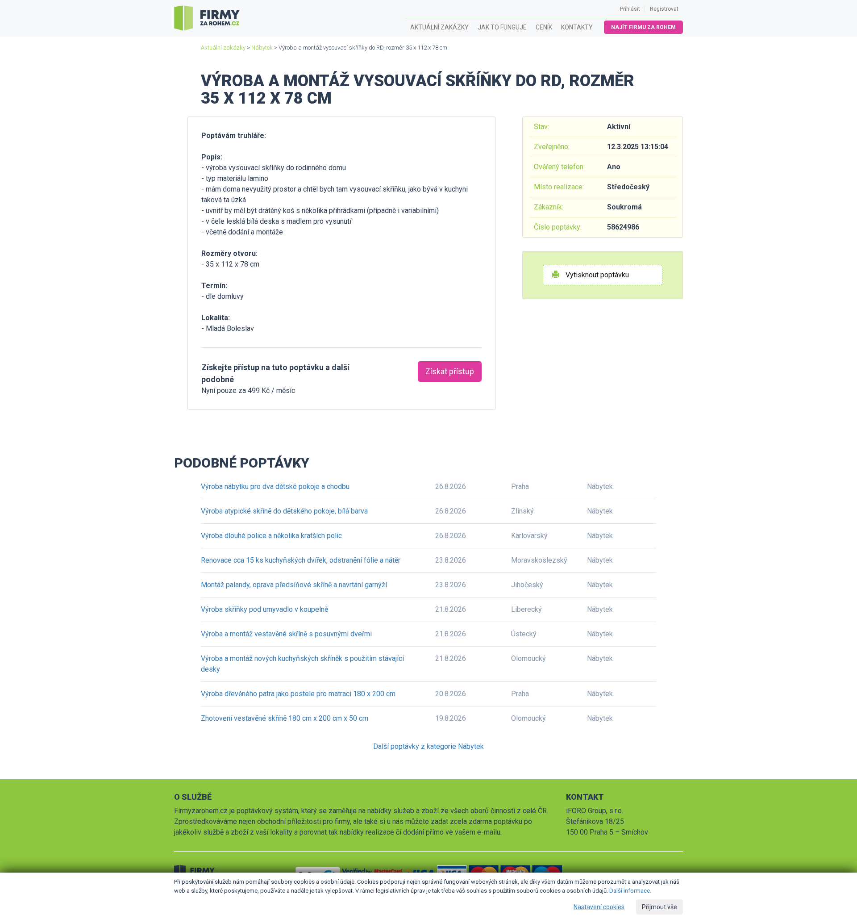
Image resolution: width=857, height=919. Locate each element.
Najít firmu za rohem (643, 27)
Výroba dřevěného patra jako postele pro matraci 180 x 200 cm (298, 693)
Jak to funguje (502, 27)
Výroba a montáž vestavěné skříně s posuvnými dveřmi (286, 634)
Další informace (629, 890)
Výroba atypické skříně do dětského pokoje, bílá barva (284, 511)
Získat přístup (449, 371)
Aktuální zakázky (439, 27)
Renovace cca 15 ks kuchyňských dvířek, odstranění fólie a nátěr (300, 560)
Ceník (544, 27)
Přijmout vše (659, 907)
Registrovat (664, 9)
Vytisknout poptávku (596, 275)
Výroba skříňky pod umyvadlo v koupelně (264, 609)
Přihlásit (630, 9)
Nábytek (262, 47)
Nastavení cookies (599, 907)
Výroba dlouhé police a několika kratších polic (271, 535)
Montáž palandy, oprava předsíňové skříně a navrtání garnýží (294, 585)
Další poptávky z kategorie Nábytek (428, 746)
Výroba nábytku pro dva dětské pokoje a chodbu (275, 486)
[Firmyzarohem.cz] (206, 18)
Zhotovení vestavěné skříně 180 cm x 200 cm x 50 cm (284, 718)
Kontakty (577, 27)
